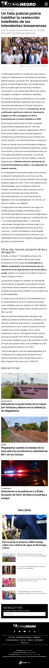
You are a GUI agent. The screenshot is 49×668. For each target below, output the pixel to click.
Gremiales (37, 637)
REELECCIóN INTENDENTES (40, 66)
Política (23, 640)
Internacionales (12, 640)
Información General (24, 637)
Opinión (30, 640)
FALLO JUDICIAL (27, 66)
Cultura (11, 637)
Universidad (38, 640)
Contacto (24, 643)
